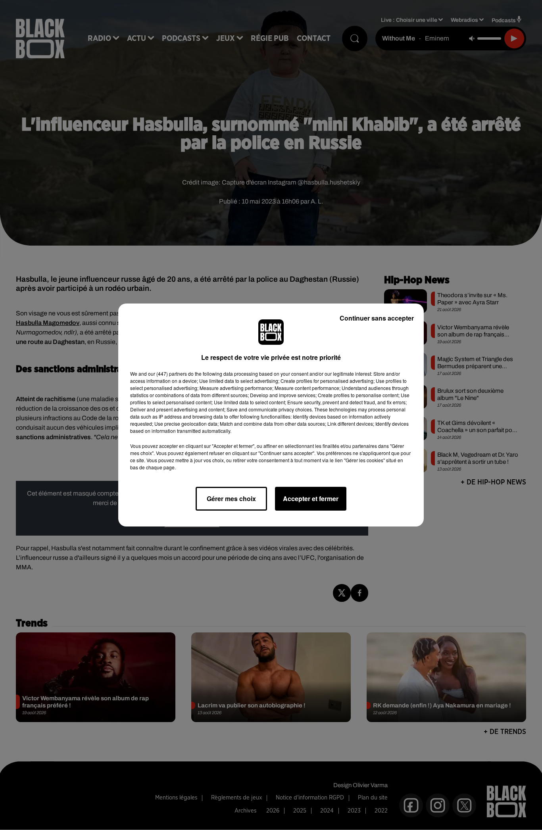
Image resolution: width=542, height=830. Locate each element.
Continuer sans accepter (377, 318)
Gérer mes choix (231, 498)
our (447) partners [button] (167, 373)
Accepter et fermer (310, 498)
